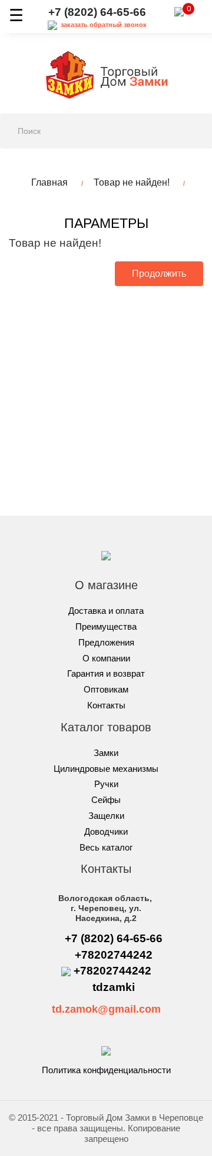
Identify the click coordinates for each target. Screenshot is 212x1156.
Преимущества (106, 626)
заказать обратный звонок (104, 24)
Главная (49, 182)
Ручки (106, 784)
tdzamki (113, 987)
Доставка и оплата (106, 611)
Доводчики (106, 831)
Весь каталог (106, 847)
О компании (106, 658)
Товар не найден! (132, 182)
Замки (106, 753)
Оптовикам (106, 689)
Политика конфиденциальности (106, 1070)
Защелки (106, 816)
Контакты (106, 705)
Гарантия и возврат (106, 673)
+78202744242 (114, 955)
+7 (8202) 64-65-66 (97, 12)
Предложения (106, 642)
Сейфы (106, 800)
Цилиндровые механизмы (106, 769)
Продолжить (159, 273)
